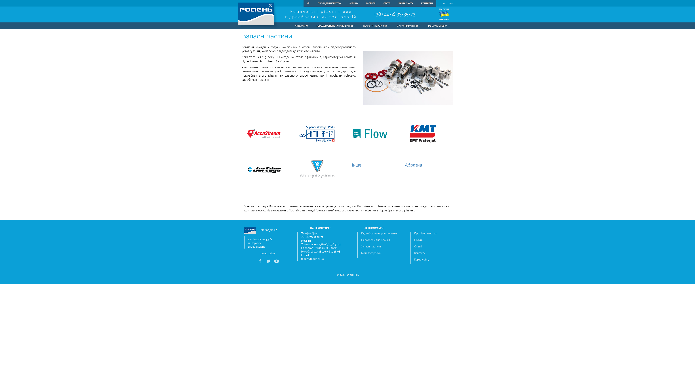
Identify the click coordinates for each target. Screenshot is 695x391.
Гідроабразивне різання (375, 240)
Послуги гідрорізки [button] (375, 26)
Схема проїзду (268, 253)
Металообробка (371, 253)
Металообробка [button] (438, 26)
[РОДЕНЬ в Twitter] (268, 261)
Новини (353, 3)
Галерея (371, 3)
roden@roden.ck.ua (312, 258)
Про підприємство (329, 3)
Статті (387, 3)
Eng (450, 4)
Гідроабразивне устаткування (379, 233)
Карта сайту (406, 3)
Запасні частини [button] (407, 26)
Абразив (413, 165)
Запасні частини (371, 246)
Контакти (427, 3)
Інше (356, 165)
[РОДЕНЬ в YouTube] (276, 261)
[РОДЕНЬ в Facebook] (260, 261)
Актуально (301, 26)
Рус (444, 4)
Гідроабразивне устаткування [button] (334, 26)
